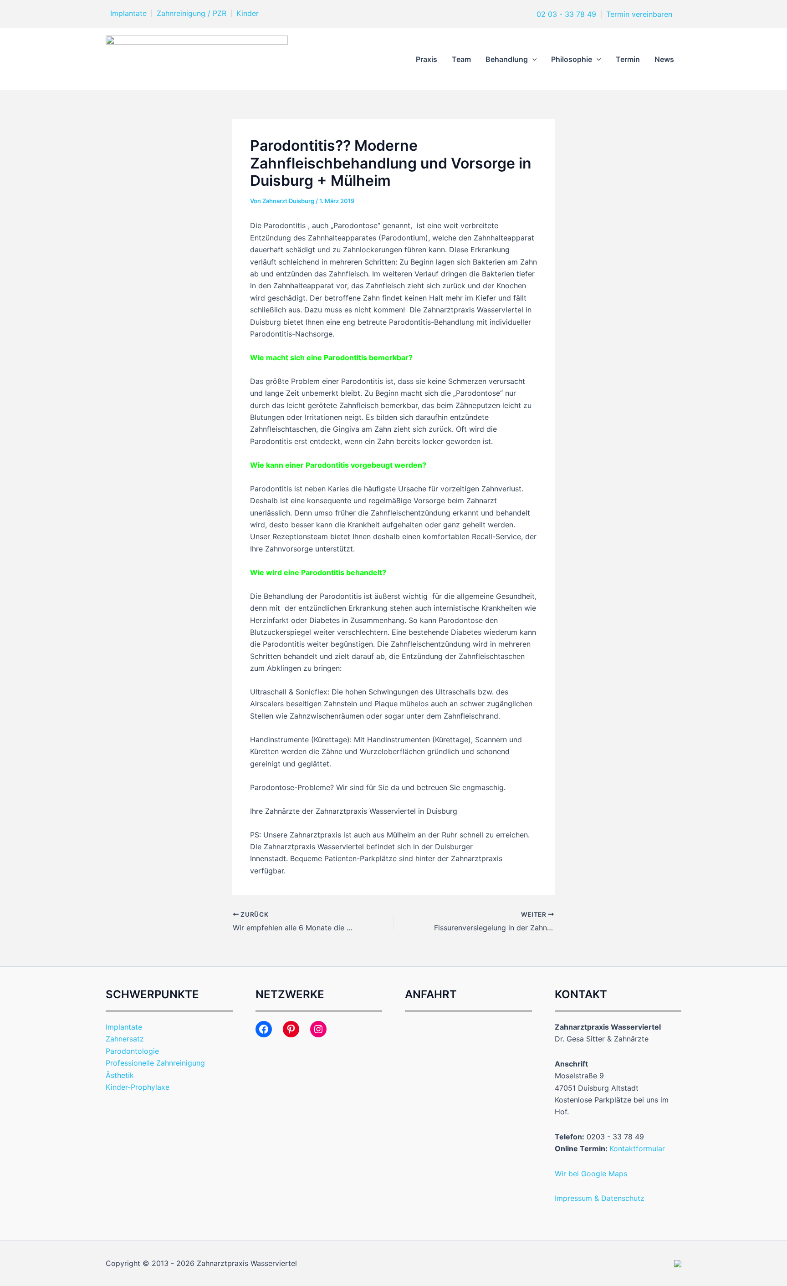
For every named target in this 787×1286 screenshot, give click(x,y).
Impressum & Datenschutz (599, 1198)
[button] (532, 59)
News (664, 59)
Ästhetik (120, 1075)
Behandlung (506, 59)
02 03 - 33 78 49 (565, 14)
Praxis (426, 59)
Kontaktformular (637, 1148)
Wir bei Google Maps (591, 1173)
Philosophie (571, 59)
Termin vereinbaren (639, 14)
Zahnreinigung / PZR (191, 13)
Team (461, 59)
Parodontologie (132, 1051)
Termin (628, 59)
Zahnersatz (125, 1038)
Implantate (128, 13)
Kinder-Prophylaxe (137, 1087)
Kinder (247, 13)
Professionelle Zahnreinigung (155, 1062)
